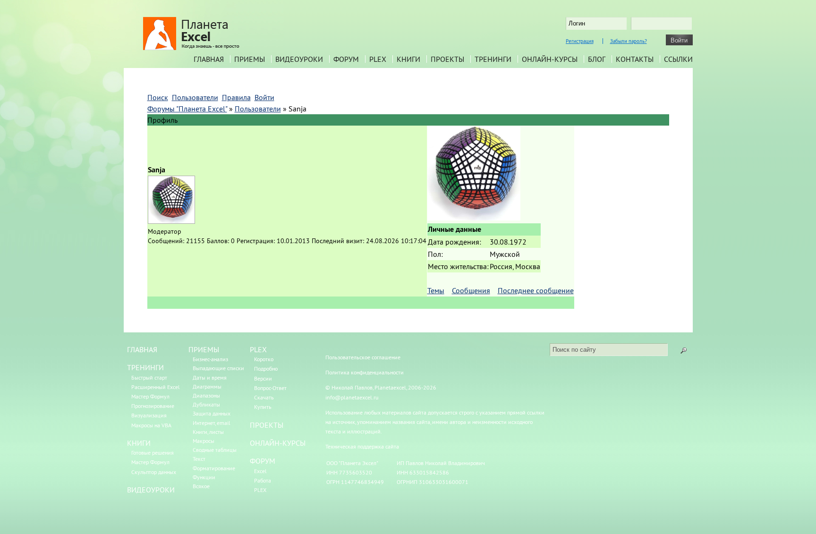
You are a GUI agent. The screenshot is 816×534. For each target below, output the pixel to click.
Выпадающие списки (218, 368)
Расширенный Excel (155, 386)
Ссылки (678, 59)
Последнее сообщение (536, 290)
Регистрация (580, 41)
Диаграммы (207, 386)
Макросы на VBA (151, 425)
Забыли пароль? (628, 41)
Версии (263, 378)
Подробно (266, 368)
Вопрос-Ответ (270, 387)
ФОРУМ (262, 461)
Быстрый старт (149, 377)
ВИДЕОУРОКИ (151, 489)
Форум (346, 59)
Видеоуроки (299, 59)
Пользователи (258, 108)
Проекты (447, 59)
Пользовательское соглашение (362, 357)
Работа (262, 480)
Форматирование (214, 468)
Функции (204, 477)
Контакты (635, 59)
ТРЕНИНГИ (145, 367)
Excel (260, 471)
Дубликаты (206, 404)
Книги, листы (208, 431)
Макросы (203, 440)
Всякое (201, 486)
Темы (435, 290)
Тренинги (493, 59)
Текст (199, 458)
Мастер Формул (150, 396)
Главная (209, 59)
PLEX (377, 59)
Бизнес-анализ (210, 359)
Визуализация (149, 415)
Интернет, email (211, 422)
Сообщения (471, 290)
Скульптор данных (153, 471)
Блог (596, 59)
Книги (408, 59)
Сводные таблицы (215, 449)
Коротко (263, 359)
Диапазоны (206, 395)
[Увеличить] (473, 217)
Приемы (249, 59)
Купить (263, 406)
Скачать (264, 397)
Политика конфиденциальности (364, 372)
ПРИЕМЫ (203, 349)
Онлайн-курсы (550, 59)
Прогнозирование (152, 405)
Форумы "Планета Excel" (187, 108)
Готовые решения (152, 452)
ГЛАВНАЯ (142, 349)
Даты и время (210, 377)
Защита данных (211, 413)
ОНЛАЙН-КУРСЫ (278, 443)
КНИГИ (139, 443)
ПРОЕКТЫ (266, 425)
